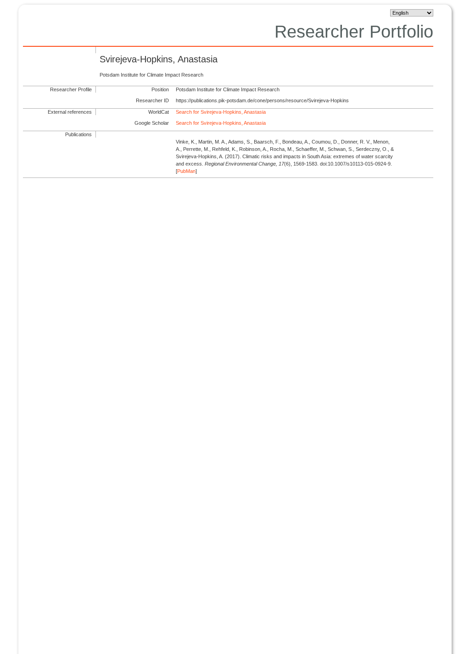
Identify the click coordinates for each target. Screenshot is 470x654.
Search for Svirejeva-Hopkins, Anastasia (221, 112)
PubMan (186, 171)
